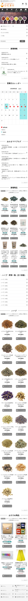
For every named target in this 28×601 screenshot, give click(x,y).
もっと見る (24, 78)
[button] (26, 4)
